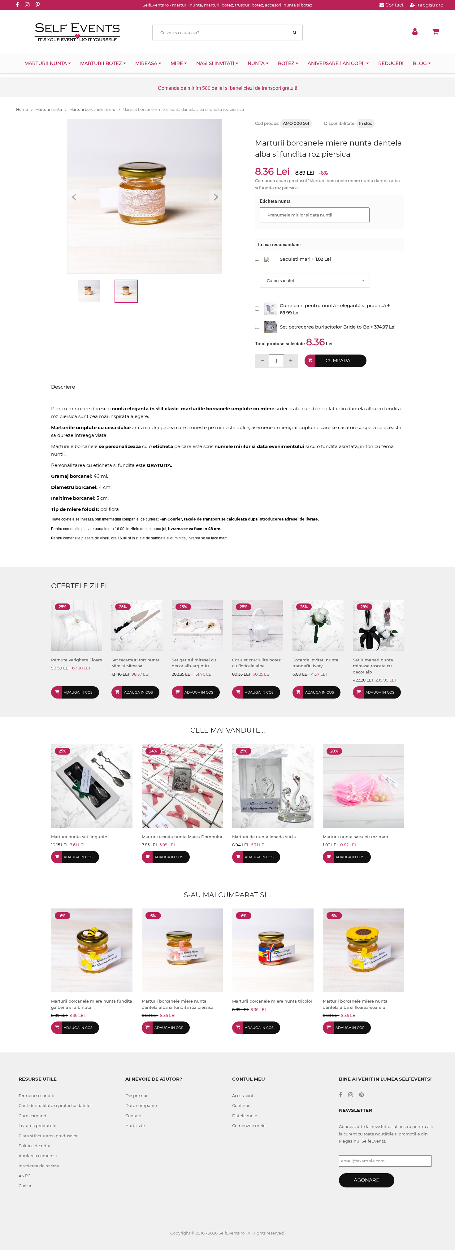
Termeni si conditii (37, 1095)
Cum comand (32, 1115)
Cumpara (338, 361)
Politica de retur (35, 1145)
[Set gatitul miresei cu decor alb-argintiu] (197, 625)
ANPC (24, 1175)
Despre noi (136, 1095)
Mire (177, 63)
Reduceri (391, 63)
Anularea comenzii (38, 1155)
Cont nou (241, 1105)
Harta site (135, 1125)
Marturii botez (101, 63)
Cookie (25, 1185)
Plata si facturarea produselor (48, 1135)
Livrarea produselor (38, 1125)
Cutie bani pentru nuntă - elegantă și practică (333, 305)
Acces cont (243, 1095)
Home (22, 109)
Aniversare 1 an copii (337, 63)
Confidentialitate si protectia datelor (55, 1105)
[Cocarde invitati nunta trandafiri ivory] (318, 625)
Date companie (141, 1105)
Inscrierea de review (39, 1165)
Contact (394, 5)
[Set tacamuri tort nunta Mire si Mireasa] (136, 625)
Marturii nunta (46, 63)
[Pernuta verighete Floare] (76, 625)
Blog (420, 63)
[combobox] (315, 280)
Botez (287, 63)
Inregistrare (429, 5)
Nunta (257, 63)
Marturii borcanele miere (92, 109)
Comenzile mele (249, 1125)
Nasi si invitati (216, 63)
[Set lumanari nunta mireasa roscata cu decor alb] (378, 625)
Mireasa (146, 63)
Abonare (366, 1180)
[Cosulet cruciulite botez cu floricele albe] (257, 625)
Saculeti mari (295, 259)
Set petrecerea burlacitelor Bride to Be (324, 327)
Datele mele (244, 1115)
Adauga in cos (78, 692)
